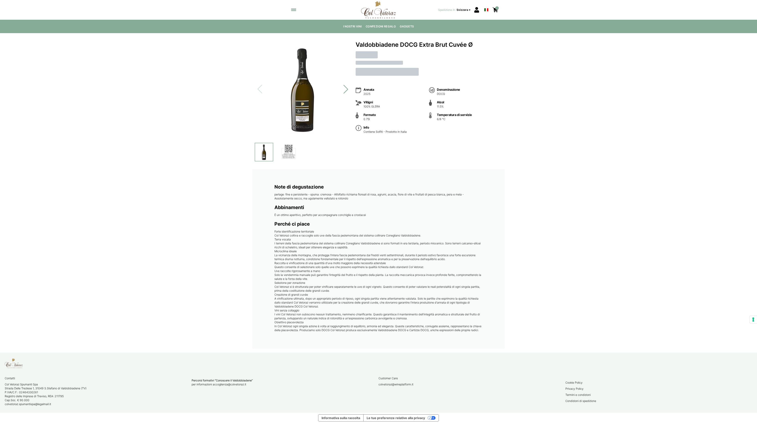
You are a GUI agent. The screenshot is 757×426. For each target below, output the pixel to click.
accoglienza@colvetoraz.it (229, 384)
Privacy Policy (574, 388)
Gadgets (407, 26)
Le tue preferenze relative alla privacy (396, 418)
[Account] (476, 10)
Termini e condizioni (578, 394)
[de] (486, 5)
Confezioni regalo (381, 26)
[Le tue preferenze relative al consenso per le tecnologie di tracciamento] (753, 319)
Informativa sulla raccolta (341, 418)
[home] (379, 10)
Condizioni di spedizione (580, 401)
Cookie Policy (574, 382)
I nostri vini (352, 26)
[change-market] (454, 10)
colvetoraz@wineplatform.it (395, 384)
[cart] (495, 10)
